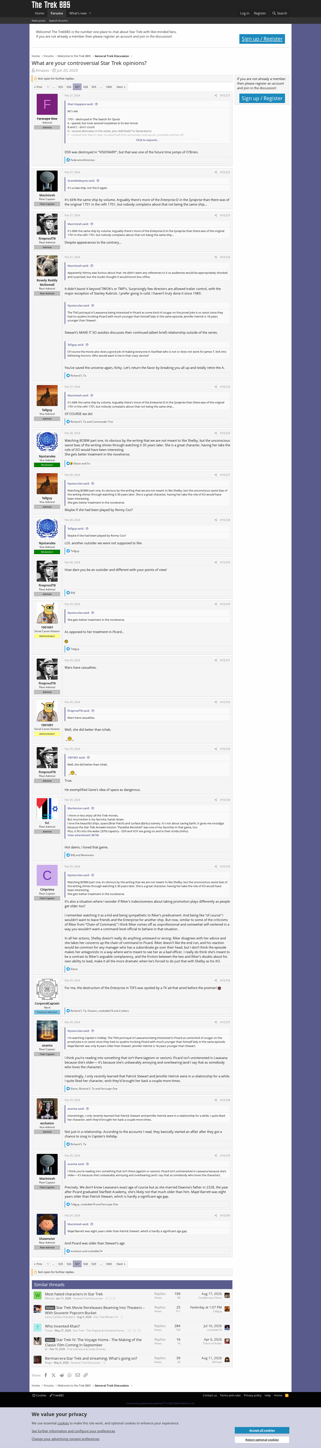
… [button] (53, 87)
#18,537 (225, 1022)
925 (60, 87)
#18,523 (225, 215)
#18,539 (225, 1155)
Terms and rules (230, 1395)
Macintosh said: (78, 224)
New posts (38, 21)
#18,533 (225, 749)
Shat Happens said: (80, 104)
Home (39, 13)
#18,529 (225, 562)
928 (85, 87)
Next (120, 87)
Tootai (49, 1330)
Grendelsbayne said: (81, 181)
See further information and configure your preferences (73, 1431)
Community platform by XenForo (160, 1403)
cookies (63, 1423)
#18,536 (225, 980)
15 (139, 1330)
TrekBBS (58, 1395)
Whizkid (49, 1298)
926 (69, 87)
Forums (57, 13)
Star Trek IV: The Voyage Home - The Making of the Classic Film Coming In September (93, 1342)
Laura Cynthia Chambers (60, 1317)
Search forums (58, 21)
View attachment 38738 (83, 835)
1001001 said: (76, 757)
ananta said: (76, 1109)
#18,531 (225, 660)
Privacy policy (253, 1395)
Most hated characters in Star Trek (74, 1293)
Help (268, 1395)
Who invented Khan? (62, 1326)
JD (46, 1349)
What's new (78, 13)
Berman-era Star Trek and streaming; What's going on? (91, 1358)
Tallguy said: (75, 345)
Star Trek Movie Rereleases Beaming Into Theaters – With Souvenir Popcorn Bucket (95, 1310)
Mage (48, 1362)
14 (134, 1330)
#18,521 (225, 95)
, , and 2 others (100, 1011)
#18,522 (225, 172)
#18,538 (225, 1100)
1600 (109, 87)
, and (94, 1088)
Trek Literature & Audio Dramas (86, 1349)
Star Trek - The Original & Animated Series (98, 1330)
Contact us (210, 1395)
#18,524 (225, 257)
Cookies (40, 1395)
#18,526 (225, 433)
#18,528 (225, 520)
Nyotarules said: (78, 305)
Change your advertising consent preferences (65, 1439)
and (92, 422)
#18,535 (225, 866)
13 (129, 1330)
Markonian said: (78, 808)
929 (93, 87)
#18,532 (225, 702)
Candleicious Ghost (210, 1298)
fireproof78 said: (78, 711)
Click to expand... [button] (147, 140)
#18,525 (225, 387)
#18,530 (225, 604)
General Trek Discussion (88, 1298)
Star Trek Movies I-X (105, 1317)
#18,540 (225, 1215)
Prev (39, 87)
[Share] (216, 95)
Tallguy (217, 1311)
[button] (90, 13)
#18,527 (225, 475)
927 (77, 87)
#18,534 (225, 800)
